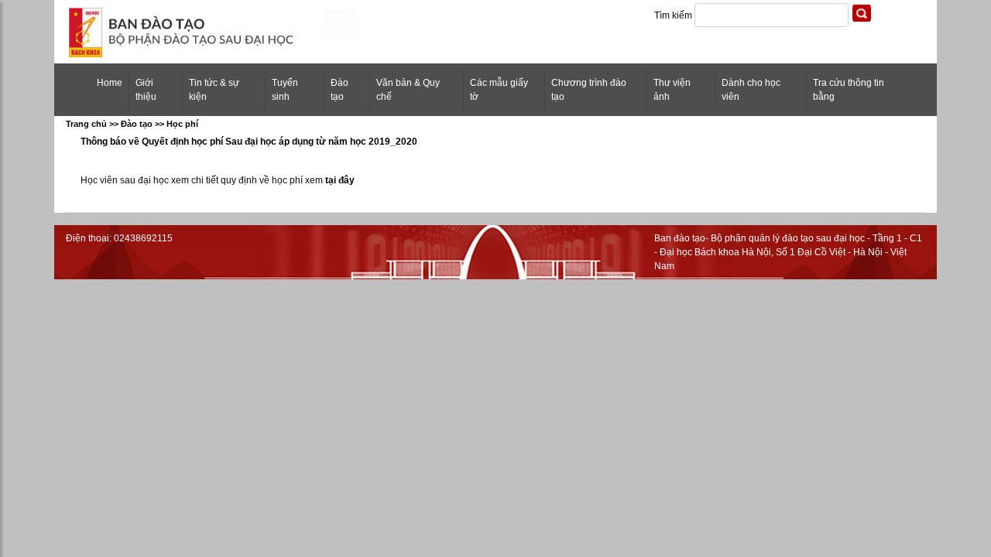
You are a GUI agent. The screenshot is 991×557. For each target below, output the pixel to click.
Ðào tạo (339, 89)
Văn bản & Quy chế (408, 89)
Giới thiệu (145, 89)
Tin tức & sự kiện (214, 89)
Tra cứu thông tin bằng (848, 89)
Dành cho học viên (751, 89)
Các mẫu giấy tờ (499, 89)
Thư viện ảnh (672, 89)
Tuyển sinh (285, 89)
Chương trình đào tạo (588, 89)
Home (113, 82)
